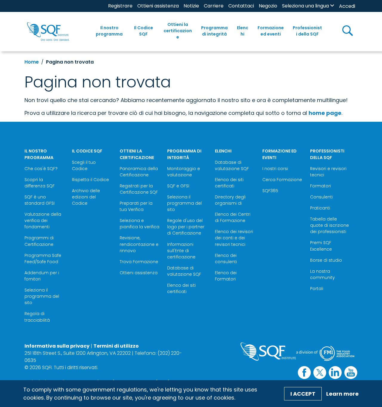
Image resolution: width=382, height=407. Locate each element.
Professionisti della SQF (307, 31)
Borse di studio (326, 260)
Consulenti (321, 197)
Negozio (268, 5)
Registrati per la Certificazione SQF (139, 189)
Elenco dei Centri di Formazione (232, 217)
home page (325, 113)
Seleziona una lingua (305, 5)
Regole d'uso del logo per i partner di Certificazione (185, 227)
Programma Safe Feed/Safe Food (42, 258)
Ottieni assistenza (158, 5)
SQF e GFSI (178, 186)
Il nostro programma (109, 31)
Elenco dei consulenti (226, 258)
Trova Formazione (139, 262)
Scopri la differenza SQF (39, 183)
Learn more (342, 393)
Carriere (214, 5)
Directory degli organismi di (230, 200)
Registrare (120, 5)
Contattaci (241, 5)
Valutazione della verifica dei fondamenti (42, 220)
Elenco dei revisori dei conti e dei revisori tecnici (234, 238)
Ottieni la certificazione (178, 30)
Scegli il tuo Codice (84, 165)
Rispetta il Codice (90, 180)
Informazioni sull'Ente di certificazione (181, 250)
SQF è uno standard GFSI (39, 200)
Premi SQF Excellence (321, 246)
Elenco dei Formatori (226, 276)
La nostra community (322, 274)
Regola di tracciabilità (37, 317)
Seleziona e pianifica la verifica (139, 224)
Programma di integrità (214, 31)
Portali (316, 289)
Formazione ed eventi (271, 31)
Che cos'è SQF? (41, 169)
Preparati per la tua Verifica (136, 206)
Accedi (347, 6)
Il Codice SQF (143, 31)
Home (31, 61)
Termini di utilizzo (116, 346)
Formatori (320, 186)
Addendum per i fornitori (41, 276)
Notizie (191, 5)
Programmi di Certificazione (39, 241)
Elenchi (242, 31)
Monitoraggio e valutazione (183, 172)
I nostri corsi (275, 169)
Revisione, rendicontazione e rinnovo (139, 244)
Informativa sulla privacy (57, 346)
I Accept (302, 393)
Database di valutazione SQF (184, 271)
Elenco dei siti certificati (181, 288)
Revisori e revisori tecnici (328, 172)
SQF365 (270, 191)
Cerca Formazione (282, 180)
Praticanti (320, 208)
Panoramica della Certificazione (139, 172)
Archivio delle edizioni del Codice (86, 197)
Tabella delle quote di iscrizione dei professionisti (329, 225)
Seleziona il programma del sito (41, 296)
